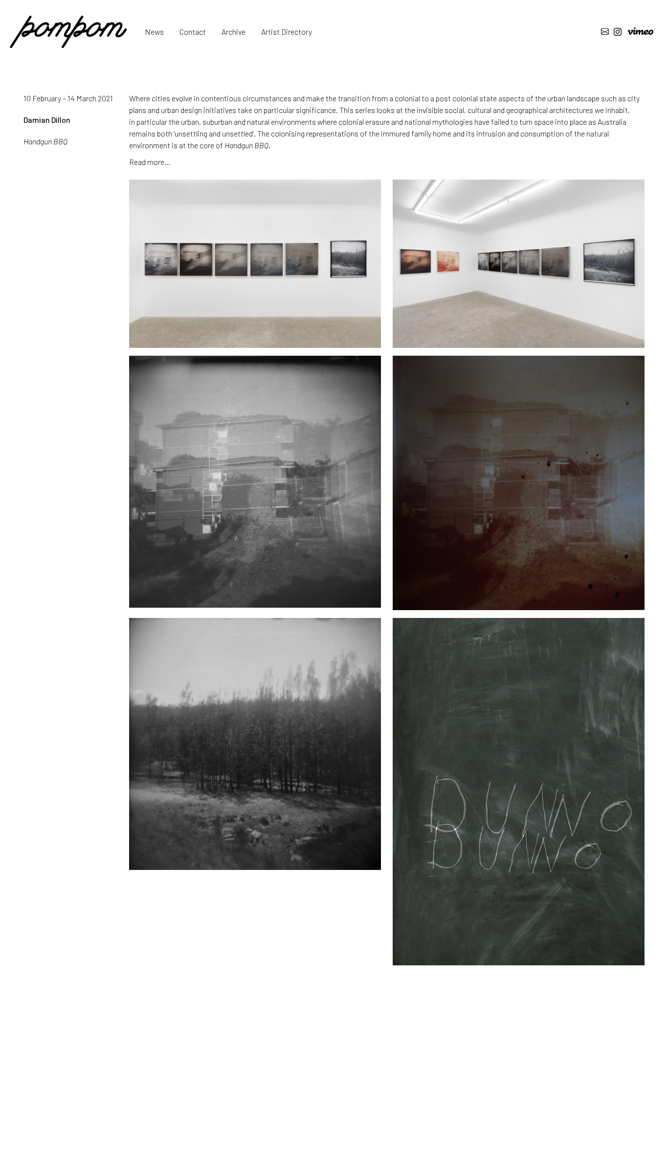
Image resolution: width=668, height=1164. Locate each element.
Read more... (149, 161)
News (154, 31)
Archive (233, 31)
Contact (192, 31)
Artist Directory (286, 31)
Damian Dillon (46, 119)
